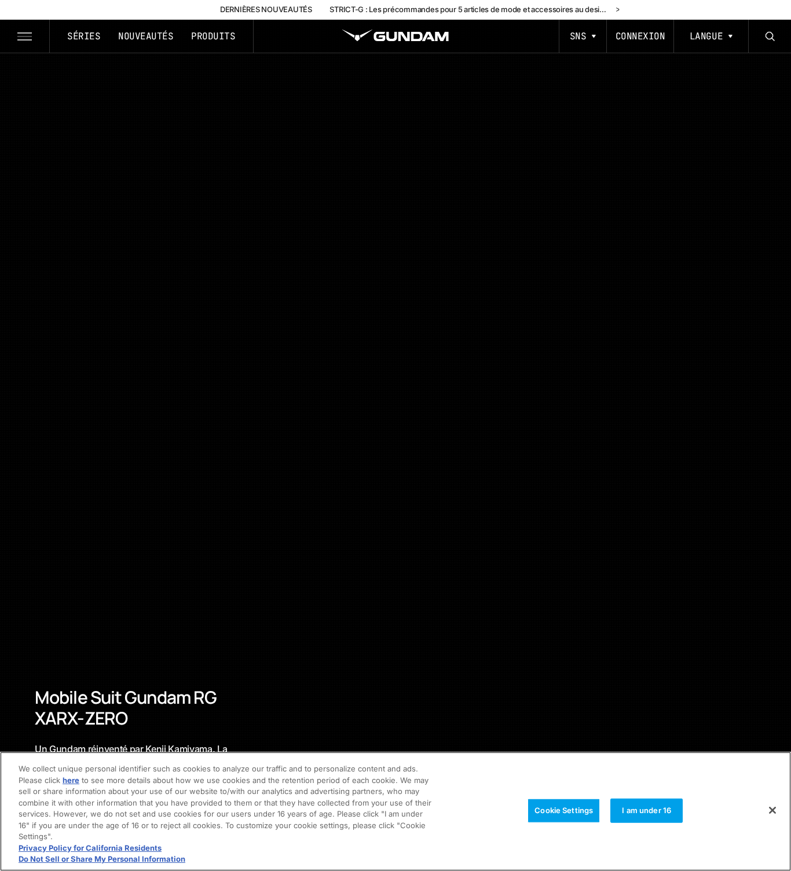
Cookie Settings (563, 810)
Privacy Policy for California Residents (90, 847)
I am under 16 (646, 810)
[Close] (772, 810)
